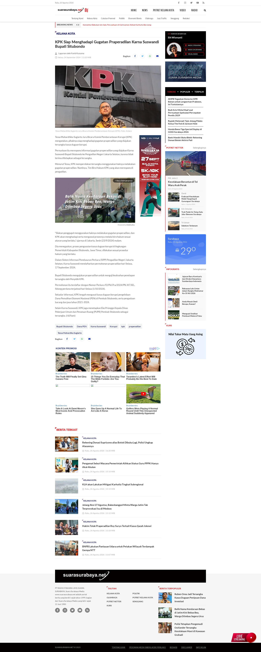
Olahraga (149, 18)
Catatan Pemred (108, 18)
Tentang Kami (77, 18)
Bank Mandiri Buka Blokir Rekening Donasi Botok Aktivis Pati (185, 138)
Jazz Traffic (162, 18)
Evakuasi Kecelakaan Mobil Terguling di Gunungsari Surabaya (190, 198)
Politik (122, 18)
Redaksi (186, 18)
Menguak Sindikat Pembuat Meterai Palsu (192, 314)
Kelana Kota (92, 18)
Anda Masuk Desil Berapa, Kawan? (189, 302)
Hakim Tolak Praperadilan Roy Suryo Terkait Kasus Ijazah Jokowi (116, 525)
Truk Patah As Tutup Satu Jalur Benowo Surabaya (192, 213)
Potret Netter (114, 601)
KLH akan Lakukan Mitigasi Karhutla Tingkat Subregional (112, 484)
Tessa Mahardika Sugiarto (70, 333)
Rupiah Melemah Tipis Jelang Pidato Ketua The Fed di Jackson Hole (185, 122)
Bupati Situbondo (64, 326)
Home (134, 10)
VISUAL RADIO (193, 54)
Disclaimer (186, 647)
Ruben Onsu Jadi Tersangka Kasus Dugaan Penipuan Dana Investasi (190, 598)
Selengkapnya (199, 147)
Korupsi (113, 326)
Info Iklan (201, 647)
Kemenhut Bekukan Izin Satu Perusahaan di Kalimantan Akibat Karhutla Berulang (117, 25)
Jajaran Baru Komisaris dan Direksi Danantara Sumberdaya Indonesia (192, 278)
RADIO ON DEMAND (195, 49)
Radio (194, 10)
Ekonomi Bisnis (135, 18)
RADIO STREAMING (194, 45)
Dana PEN (82, 326)
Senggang (175, 18)
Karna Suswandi (98, 326)
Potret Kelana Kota (163, 10)
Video (183, 10)
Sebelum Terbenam (189, 225)
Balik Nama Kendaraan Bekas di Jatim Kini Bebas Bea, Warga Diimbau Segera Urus (190, 613)
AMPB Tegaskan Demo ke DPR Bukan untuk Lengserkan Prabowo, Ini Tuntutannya (185, 102)
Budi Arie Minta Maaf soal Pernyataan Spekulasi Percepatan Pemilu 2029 (184, 113)
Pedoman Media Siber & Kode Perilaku (147, 647)
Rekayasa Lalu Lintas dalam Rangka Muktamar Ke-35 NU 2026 (192, 290)
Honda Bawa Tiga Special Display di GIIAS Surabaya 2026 (185, 130)
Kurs (109, 605)
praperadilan (135, 326)
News (145, 10)
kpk (123, 326)
